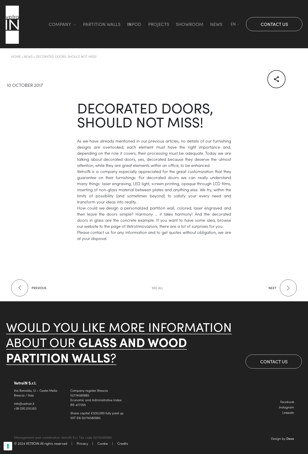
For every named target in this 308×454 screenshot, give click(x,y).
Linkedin (288, 412)
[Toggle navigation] (36, 24)
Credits (122, 443)
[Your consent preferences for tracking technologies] (8, 446)
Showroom (189, 24)
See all (157, 288)
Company (60, 24)
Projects (158, 24)
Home (16, 56)
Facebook (287, 401)
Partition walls (101, 24)
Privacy (82, 443)
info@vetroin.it (24, 403)
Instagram (286, 407)
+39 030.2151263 (25, 408)
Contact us (274, 24)
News (216, 24)
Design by (282, 438)
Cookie (102, 443)
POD (134, 24)
